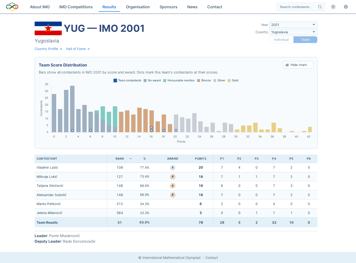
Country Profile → (48, 49)
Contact (214, 6)
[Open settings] (345, 6)
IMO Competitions (76, 6)
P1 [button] (222, 158)
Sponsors (169, 6)
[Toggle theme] (333, 6)
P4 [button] (274, 158)
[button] (119, 159)
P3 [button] (257, 158)
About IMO (40, 6)
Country (261, 32)
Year (264, 25)
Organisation (138, 6)
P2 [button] (239, 158)
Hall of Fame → (78, 49)
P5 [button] (291, 158)
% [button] (144, 158)
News (192, 6)
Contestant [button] (47, 158)
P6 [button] (309, 158)
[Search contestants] (320, 6)
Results (109, 6)
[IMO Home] (12, 6)
